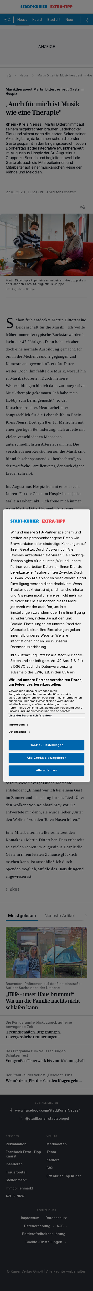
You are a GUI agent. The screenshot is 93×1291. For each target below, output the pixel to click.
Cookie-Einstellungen (46, 745)
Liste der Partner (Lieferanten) (30, 715)
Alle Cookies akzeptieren (46, 757)
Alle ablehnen (46, 770)
